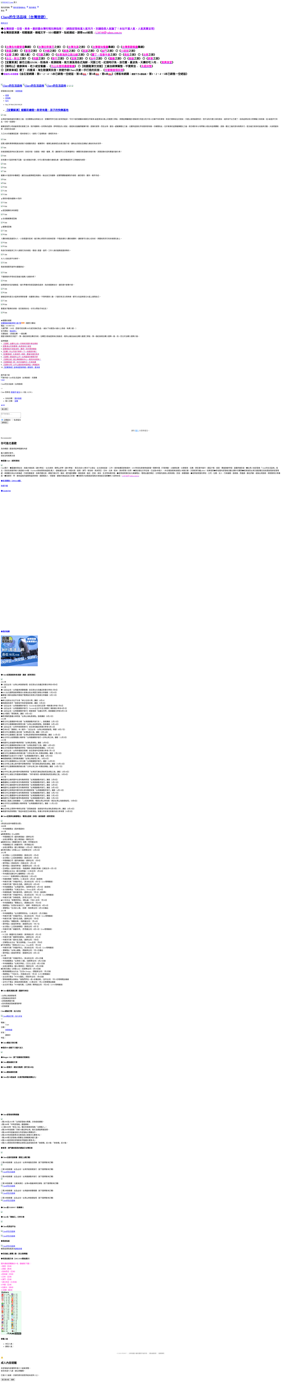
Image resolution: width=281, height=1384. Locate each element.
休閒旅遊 (18, 91)
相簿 (7, 95)
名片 (7, 101)
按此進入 (13, 331)
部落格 (8, 98)
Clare (3, 380)
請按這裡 (18, 1249)
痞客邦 (13, 392)
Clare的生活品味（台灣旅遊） (24, 17)
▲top (3, 405)
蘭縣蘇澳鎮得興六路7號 (11, 323)
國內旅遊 (18, 398)
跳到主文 (4, 23)
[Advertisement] (41, 39)
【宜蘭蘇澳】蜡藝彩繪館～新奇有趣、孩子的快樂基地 (36, 110)
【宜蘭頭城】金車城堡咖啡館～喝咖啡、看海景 (21, 367)
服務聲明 (161, 1353)
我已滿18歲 (5, 1379)
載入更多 (4, 409)
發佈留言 (4, 422)
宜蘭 (16, 401)
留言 (18, 392)
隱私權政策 (152, 1353)
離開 (12, 1379)
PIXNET (124, 1353)
